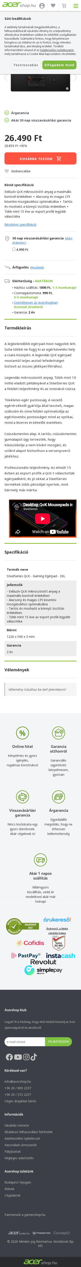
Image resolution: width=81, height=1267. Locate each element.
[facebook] (9, 1057)
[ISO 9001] (56, 944)
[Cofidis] (29, 943)
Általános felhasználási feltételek (28, 1132)
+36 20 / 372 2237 (17, 1094)
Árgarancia (20, 113)
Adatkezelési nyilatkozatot (57, 50)
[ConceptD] (62, 1233)
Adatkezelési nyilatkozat (22, 1138)
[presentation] (5, 77)
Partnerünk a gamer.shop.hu (24, 1215)
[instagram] (26, 1057)
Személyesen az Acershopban (35, 302)
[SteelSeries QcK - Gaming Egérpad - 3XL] (40, 77)
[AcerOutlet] (19, 1233)
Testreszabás (25, 65)
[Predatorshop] (42, 1233)
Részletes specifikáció (20, 224)
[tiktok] (34, 1057)
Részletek (37, 267)
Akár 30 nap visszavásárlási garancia (41, 120)
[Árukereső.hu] (57, 922)
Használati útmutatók (20, 1145)
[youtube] (18, 1057)
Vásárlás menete (16, 1125)
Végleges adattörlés (19, 1158)
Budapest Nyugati (17, 1182)
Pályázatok (12, 1151)
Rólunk (9, 1189)
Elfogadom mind (59, 65)
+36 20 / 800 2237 (17, 1088)
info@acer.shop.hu (17, 1081)
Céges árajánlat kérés (20, 1101)
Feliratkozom (58, 1041)
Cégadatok (12, 1195)
